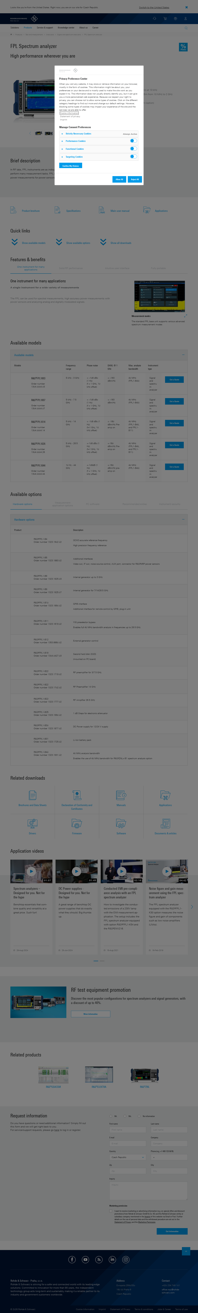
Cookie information (69, 113)
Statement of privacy (70, 116)
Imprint (63, 119)
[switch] (133, 141)
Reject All (135, 179)
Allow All (119, 179)
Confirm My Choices (70, 166)
